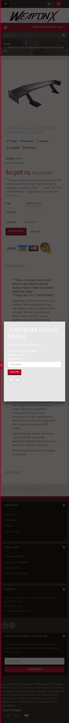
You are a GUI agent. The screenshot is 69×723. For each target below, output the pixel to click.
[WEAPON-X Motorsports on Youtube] (18, 380)
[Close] (65, 321)
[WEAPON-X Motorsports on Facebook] (11, 380)
